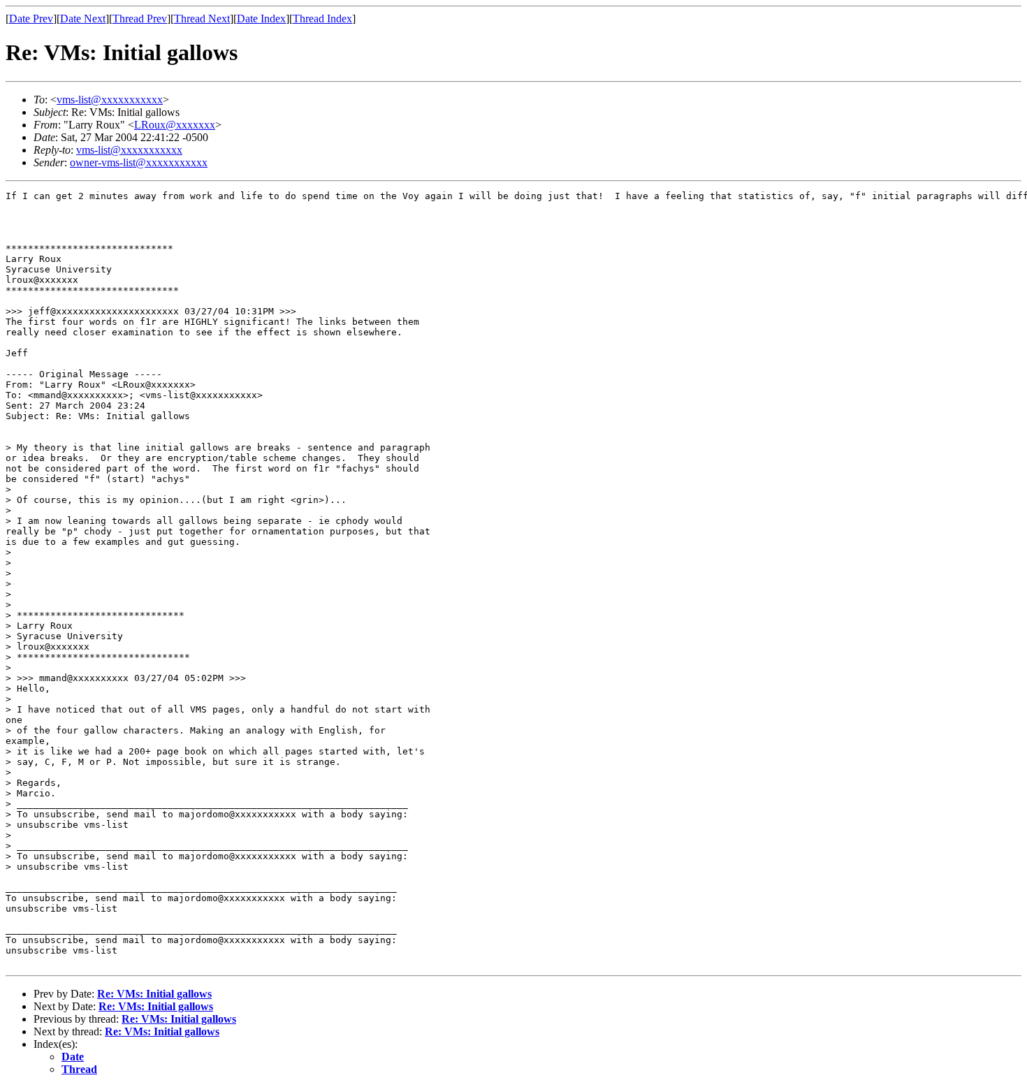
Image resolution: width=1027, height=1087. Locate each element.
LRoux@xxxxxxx (174, 125)
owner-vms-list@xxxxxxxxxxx (138, 162)
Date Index (261, 18)
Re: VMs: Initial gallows (154, 994)
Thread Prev (139, 18)
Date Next (82, 18)
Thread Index (322, 18)
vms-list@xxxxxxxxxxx (110, 99)
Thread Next (202, 18)
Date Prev (31, 18)
